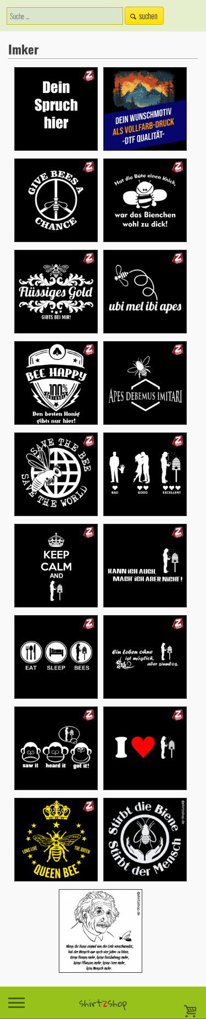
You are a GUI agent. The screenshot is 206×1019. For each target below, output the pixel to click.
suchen (148, 15)
